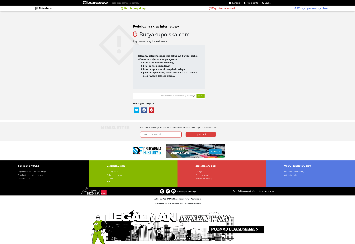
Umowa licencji (24, 178)
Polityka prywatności (246, 191)
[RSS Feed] (233, 191)
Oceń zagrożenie (203, 175)
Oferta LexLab (290, 175)
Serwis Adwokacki (193, 199)
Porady (110, 178)
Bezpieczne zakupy (204, 178)
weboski (198, 204)
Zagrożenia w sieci (223, 8)
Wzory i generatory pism (312, 8)
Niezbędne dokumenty (294, 171)
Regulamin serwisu (266, 191)
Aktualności (46, 8)
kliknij (200, 96)
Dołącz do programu (115, 175)
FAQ (108, 182)
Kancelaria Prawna (28, 165)
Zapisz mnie (201, 134)
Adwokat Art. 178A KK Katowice (168, 199)
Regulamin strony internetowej (31, 175)
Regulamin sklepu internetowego (32, 171)
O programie (112, 171)
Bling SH (183, 204)
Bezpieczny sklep (134, 8)
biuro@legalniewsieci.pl (186, 191)
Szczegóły (200, 171)
